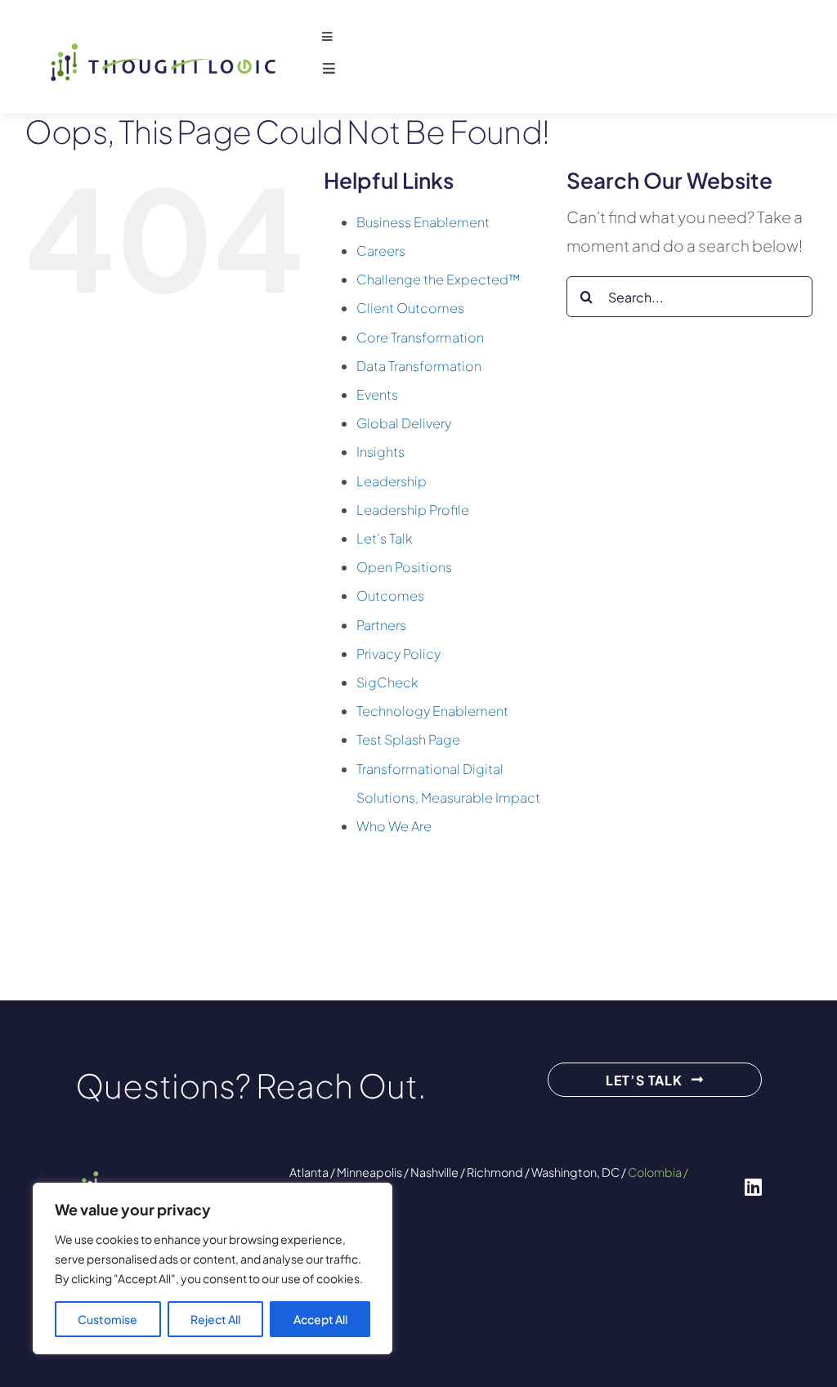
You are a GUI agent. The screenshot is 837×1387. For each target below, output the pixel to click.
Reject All (215, 1319)
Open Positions (404, 566)
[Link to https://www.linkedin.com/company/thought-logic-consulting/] (753, 1187)
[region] (212, 1268)
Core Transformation (420, 337)
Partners (381, 624)
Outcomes (390, 595)
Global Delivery (403, 423)
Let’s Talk (384, 538)
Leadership (391, 481)
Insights (380, 451)
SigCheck (387, 682)
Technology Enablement (432, 710)
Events (377, 394)
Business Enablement (423, 221)
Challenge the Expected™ (438, 279)
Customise (107, 1319)
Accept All (320, 1319)
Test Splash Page (408, 739)
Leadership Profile (412, 509)
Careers (380, 250)
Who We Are (394, 825)
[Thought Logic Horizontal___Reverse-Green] (168, 1178)
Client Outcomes (410, 307)
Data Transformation (418, 365)
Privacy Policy (398, 653)
